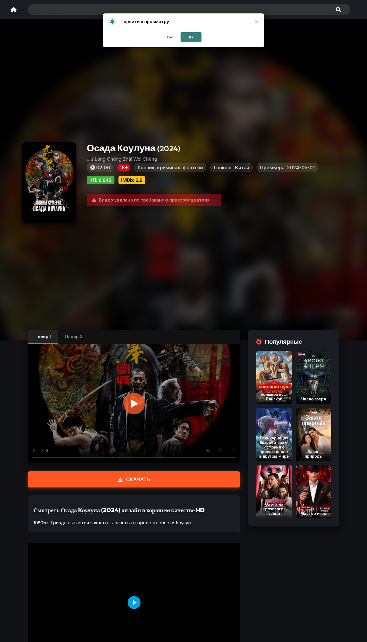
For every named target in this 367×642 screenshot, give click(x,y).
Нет (170, 37)
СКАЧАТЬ (138, 479)
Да (191, 37)
